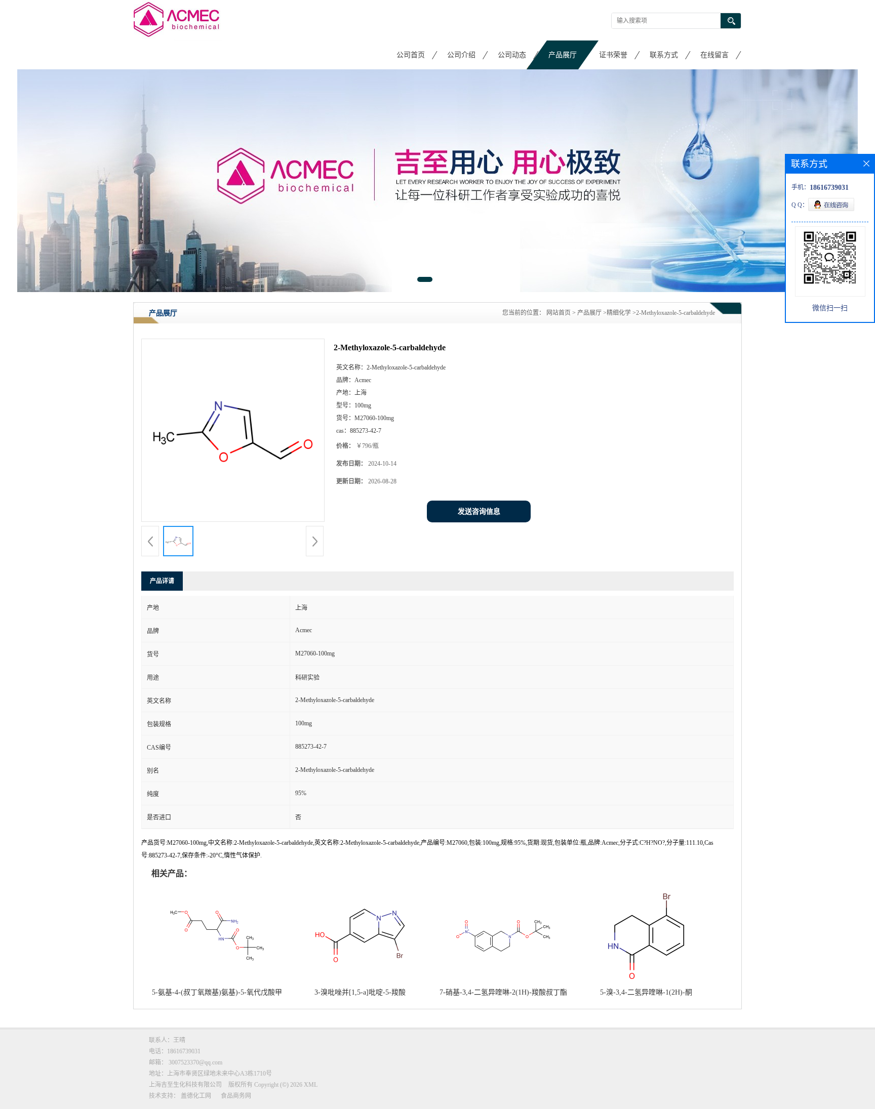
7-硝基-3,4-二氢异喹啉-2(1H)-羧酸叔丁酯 (503, 992)
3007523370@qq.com (195, 1062)
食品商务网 (236, 1095)
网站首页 (558, 312)
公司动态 (512, 55)
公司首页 (410, 55)
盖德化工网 (196, 1095)
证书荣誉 (613, 55)
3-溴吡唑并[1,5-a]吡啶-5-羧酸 (360, 992)
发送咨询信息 (479, 511)
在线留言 (714, 55)
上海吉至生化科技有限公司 (185, 1084)
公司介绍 (461, 55)
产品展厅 (562, 55)
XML (310, 1084)
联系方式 (664, 55)
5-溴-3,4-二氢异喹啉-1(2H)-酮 (646, 992)
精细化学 (619, 312)
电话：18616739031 (175, 1051)
